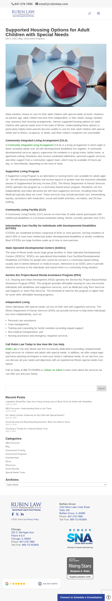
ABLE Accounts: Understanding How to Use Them (28, 408)
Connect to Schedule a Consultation (81, 597)
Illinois (8, 461)
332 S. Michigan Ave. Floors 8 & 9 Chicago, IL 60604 (22, 535)
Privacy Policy (33, 519)
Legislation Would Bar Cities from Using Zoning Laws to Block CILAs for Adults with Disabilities (49, 401)
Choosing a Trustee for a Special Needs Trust (27, 428)
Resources (10, 465)
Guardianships (12, 457)
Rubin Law (11, 349)
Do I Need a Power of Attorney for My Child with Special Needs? (35, 415)
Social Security (12, 469)
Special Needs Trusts (15, 472)
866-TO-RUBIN (78, 519)
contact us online (53, 370)
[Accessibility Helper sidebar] (108, 597)
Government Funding (15, 450)
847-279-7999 (23, 4)
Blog (21, 38)
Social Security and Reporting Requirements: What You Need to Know (38, 422)
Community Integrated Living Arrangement (31, 145)
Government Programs (34, 38)
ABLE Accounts (13, 443)
